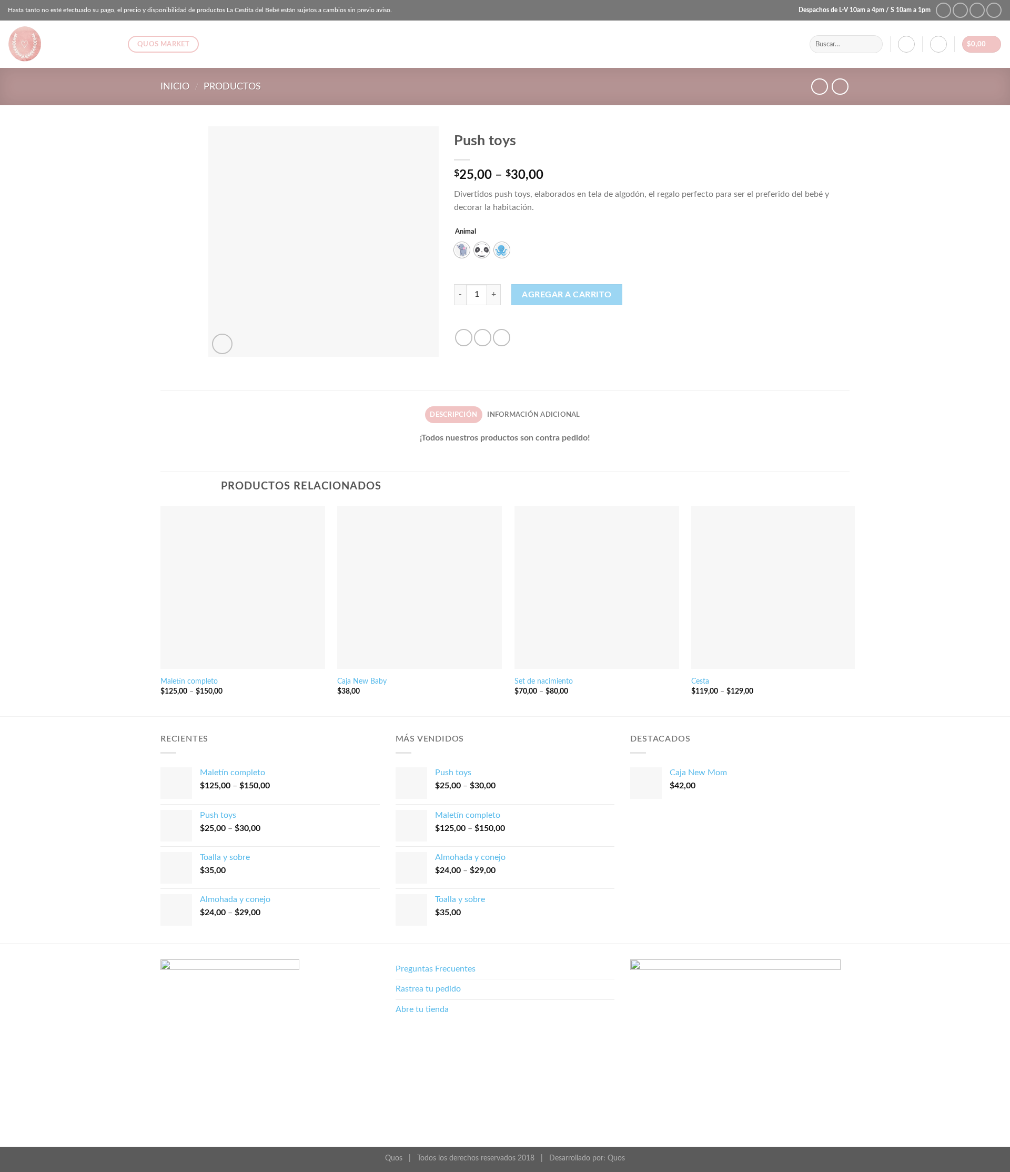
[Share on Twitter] (482, 337)
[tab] (453, 414)
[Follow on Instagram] (960, 10)
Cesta (700, 681)
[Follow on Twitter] (977, 10)
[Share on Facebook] (463, 337)
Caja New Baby (362, 681)
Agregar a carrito (566, 295)
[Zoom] (222, 344)
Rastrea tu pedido (428, 989)
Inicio (174, 87)
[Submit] (872, 44)
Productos (232, 87)
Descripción (453, 415)
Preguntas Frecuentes (436, 969)
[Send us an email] (994, 10)
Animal (465, 231)
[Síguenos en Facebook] (943, 10)
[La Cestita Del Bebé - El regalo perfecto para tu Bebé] (60, 44)
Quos (616, 1158)
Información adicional (533, 415)
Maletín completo (189, 681)
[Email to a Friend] (501, 337)
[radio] (462, 250)
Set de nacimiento (543, 681)
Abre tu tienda (422, 1009)
